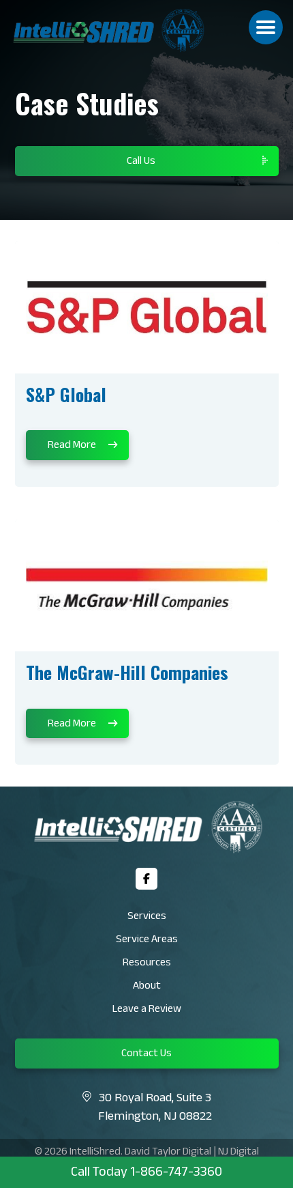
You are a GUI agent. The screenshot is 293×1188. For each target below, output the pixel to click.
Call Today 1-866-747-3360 (146, 1173)
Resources (147, 963)
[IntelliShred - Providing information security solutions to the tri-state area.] (132, 30)
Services (146, 917)
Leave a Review (146, 1010)
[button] (266, 27)
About (147, 987)
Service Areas (147, 940)
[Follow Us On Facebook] (146, 879)
